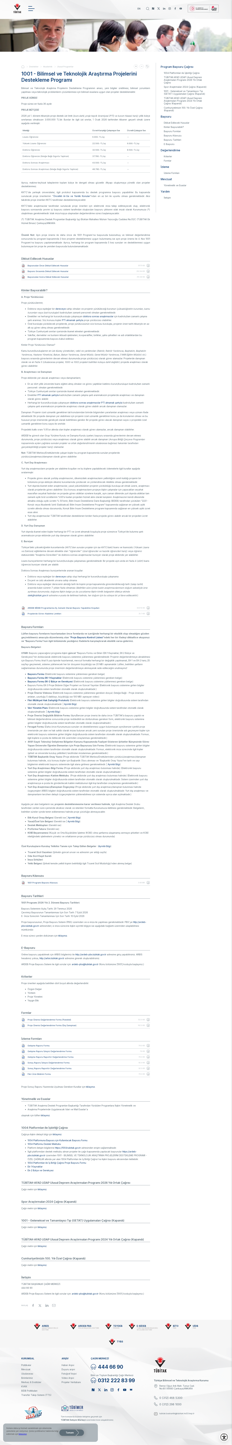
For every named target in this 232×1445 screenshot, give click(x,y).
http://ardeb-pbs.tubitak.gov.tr (90, 954)
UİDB (195, 1326)
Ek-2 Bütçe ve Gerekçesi (41, 1170)
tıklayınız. (90, 1086)
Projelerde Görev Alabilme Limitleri (44, 613)
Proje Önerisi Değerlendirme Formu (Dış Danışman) (52, 1025)
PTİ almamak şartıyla (72, 320)
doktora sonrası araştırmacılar (98, 316)
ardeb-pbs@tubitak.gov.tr (85, 964)
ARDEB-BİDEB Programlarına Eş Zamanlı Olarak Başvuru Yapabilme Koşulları (63, 608)
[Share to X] (40, 1305)
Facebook (175, 8)
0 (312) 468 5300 (170, 1397)
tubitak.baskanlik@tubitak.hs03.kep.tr (176, 1413)
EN (138, 8)
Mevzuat (25, 1369)
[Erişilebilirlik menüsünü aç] (224, 1437)
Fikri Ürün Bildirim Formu (39, 1074)
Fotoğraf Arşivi (69, 1373)
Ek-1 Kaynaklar (35, 1166)
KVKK (24, 1386)
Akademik (47, 66)
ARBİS (45, 1326)
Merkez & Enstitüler (31, 1382)
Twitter (158, 8)
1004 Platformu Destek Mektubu (44, 1144)
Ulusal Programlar (65, 66)
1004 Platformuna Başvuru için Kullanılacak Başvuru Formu (57, 1140)
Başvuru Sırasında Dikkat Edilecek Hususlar (48, 271)
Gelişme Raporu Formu (39, 1045)
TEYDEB (117, 1326)
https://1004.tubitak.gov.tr (68, 1147)
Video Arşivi (68, 1378)
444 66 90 (110, 1367)
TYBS (120, 1341)
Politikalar (26, 1365)
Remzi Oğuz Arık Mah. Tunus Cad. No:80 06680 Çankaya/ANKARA (176, 1387)
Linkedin (164, 8)
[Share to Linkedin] (47, 1305)
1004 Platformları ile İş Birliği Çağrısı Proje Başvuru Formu (57, 1162)
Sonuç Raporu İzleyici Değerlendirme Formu (49, 1063)
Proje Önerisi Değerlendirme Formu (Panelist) (49, 1020)
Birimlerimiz (27, 1378)
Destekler (33, 66)
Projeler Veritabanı (71, 1382)
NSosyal (153, 8)
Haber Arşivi (68, 1365)
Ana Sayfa (25, 66)
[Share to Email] (54, 1305)
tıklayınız (62, 935)
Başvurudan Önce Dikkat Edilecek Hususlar (48, 265)
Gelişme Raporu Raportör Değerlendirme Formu (51, 1057)
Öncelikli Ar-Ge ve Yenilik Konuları (71, 196)
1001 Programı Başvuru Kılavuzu (43, 883)
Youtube (180, 8)
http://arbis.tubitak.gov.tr (51, 958)
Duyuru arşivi (68, 1369)
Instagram (169, 8)
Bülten (131, 1389)
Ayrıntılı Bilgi (70, 704)
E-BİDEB (141, 1326)
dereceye (60, 308)
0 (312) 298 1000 (170, 1404)
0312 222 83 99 (116, 1380)
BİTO (175, 1326)
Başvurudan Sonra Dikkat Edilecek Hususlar (48, 277)
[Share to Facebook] (33, 1305)
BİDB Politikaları (29, 1390)
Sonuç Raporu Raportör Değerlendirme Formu (49, 1068)
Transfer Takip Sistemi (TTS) (36, 1395)
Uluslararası (27, 1373)
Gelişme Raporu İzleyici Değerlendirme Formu (50, 1051)
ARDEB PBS (84, 1326)
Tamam (70, 1432)
